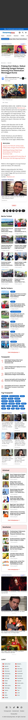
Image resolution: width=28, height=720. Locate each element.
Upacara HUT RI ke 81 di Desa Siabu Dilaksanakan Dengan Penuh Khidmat (7, 230)
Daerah (14, 205)
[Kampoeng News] (10, 32)
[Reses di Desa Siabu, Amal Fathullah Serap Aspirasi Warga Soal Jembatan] (5, 335)
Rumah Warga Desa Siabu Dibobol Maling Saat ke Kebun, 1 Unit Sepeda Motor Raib (17, 491)
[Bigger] (25, 78)
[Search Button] (22, 32)
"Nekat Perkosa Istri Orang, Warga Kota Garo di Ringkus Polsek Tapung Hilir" (17, 513)
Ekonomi (9, 35)
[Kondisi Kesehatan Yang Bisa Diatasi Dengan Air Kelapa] (6, 541)
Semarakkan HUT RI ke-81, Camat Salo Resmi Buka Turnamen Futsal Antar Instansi (17, 315)
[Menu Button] (25, 32)
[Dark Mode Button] (19, 32)
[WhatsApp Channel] (21, 707)
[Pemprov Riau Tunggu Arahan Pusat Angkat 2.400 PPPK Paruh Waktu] (21, 240)
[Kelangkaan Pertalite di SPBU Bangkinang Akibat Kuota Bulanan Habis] (7, 273)
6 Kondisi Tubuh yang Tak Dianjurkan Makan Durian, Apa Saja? (17, 555)
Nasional (16, 35)
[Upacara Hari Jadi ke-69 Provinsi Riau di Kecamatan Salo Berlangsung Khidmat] (7, 240)
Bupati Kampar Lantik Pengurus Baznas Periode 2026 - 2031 (20, 264)
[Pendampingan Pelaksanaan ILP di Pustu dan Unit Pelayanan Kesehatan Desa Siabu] (6, 533)
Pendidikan (13, 341)
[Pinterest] (16, 211)
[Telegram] (13, 211)
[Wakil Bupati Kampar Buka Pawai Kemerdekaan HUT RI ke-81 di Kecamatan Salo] (21, 223)
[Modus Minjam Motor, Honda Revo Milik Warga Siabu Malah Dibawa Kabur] (6, 499)
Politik (22, 35)
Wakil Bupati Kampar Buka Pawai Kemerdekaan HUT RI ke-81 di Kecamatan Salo (12, 152)
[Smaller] (20, 78)
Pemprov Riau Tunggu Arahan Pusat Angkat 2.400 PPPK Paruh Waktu (20, 247)
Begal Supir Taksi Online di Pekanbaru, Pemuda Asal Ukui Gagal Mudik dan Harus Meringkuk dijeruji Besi (17, 506)
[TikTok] (14, 707)
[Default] (23, 78)
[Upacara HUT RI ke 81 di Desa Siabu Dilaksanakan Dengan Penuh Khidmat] (7, 223)
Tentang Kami (7, 711)
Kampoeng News (10, 716)
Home (2, 35)
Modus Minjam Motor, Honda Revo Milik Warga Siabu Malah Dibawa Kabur (17, 498)
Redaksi (22, 711)
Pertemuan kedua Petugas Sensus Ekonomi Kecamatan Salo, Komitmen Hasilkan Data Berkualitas (6, 264)
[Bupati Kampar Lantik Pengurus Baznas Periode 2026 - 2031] (21, 256)
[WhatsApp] (19, 211)
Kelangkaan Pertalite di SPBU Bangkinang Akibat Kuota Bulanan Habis (7, 280)
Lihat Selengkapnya (13, 352)
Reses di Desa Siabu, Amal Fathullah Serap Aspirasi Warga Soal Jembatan (17, 335)
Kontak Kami (15, 711)
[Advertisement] (14, 14)
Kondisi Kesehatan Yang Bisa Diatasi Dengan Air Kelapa (17, 539)
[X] (10, 211)
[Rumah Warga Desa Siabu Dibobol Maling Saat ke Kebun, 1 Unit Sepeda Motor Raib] (6, 492)
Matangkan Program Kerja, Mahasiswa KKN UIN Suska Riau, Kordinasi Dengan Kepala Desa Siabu (18, 345)
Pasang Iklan (14, 714)
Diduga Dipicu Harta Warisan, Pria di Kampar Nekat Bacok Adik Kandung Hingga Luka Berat (17, 483)
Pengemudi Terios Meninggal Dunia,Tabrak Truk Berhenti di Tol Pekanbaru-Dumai (20, 280)
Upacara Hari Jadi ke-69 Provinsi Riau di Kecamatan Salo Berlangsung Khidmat (7, 247)
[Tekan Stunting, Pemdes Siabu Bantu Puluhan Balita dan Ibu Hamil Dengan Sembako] (6, 548)
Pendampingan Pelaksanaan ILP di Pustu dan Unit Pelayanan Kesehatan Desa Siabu (17, 532)
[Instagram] (6, 707)
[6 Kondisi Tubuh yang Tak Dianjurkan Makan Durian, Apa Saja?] (6, 556)
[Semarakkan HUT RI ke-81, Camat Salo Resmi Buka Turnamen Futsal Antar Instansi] (5, 315)
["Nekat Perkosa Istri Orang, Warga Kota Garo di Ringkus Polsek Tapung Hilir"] (6, 514)
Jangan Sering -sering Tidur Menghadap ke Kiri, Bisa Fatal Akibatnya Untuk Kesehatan (17, 562)
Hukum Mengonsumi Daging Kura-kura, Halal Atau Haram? (15, 367)
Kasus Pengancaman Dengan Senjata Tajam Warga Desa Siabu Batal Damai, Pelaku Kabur (17, 476)
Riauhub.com (21, 108)
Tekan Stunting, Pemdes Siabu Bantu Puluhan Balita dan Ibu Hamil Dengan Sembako (17, 547)
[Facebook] (7, 211)
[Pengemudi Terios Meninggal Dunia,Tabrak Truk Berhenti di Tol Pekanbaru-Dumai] (21, 273)
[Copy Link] (4, 211)
